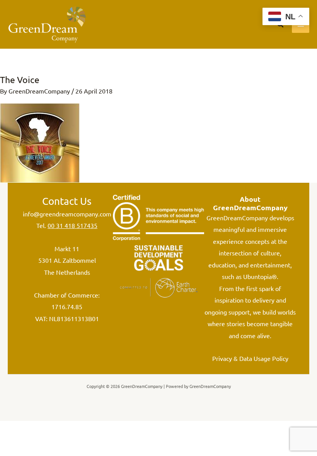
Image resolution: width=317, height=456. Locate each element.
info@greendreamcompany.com (67, 214)
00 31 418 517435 (72, 225)
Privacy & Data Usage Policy (250, 358)
